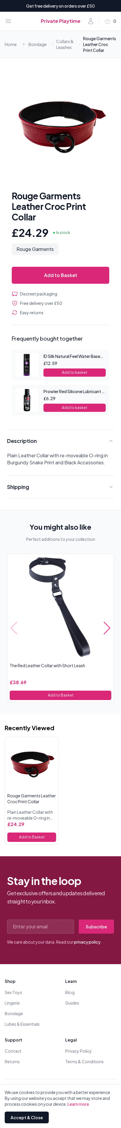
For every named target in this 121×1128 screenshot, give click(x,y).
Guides (72, 1002)
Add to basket (74, 372)
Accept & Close (27, 1117)
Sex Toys (13, 992)
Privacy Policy (78, 1051)
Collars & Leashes (65, 44)
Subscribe (96, 926)
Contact (13, 1051)
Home (11, 44)
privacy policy (87, 941)
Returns (12, 1061)
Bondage (37, 44)
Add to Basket (60, 275)
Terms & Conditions (84, 1061)
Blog (70, 992)
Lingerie (12, 1002)
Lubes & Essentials (22, 1024)
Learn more (78, 1104)
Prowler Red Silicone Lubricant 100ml (78, 391)
